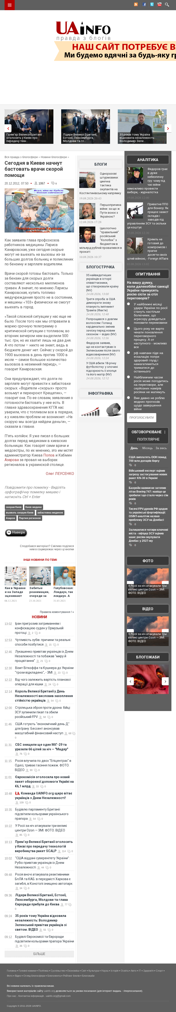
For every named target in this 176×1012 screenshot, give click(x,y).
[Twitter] (151, 5)
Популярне (148, 439)
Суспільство (58, 970)
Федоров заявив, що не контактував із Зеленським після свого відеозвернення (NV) (103, 348)
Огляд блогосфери (34, 975)
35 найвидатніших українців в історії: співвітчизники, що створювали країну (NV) (102, 282)
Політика (43, 970)
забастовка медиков (50, 512)
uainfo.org (49, 990)
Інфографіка (100, 393)
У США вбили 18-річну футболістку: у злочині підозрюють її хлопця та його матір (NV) (102, 368)
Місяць (147, 448)
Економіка (73, 970)
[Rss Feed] (135, 5)
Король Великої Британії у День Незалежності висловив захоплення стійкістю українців (44, 695)
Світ (83, 970)
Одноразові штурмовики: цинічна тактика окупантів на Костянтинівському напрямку (100, 183)
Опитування (147, 274)
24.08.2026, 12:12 (97, 378)
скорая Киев (14, 507)
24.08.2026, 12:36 (97, 338)
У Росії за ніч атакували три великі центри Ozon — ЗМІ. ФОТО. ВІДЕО (147, 589)
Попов (49, 455)
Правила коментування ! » (57, 612)
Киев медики (33, 507)
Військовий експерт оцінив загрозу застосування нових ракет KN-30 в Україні (148, 474)
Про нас (11, 996)
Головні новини (27, 970)
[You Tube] (158, 5)
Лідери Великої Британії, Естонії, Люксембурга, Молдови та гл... (80, 138)
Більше (39, 954)
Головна (11, 970)
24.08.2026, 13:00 (97, 294)
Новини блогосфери (54, 157)
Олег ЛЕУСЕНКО (60, 473)
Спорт (159, 970)
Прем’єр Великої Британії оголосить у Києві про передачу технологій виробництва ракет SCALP (44, 846)
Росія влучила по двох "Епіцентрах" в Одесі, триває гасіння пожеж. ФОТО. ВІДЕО (43, 765)
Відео (147, 609)
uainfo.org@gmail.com (58, 996)
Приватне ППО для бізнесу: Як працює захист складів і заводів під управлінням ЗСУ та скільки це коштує (147, 215)
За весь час (161, 448)
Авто (133, 970)
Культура (93, 970)
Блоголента (54, 975)
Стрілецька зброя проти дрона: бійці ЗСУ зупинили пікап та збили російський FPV (42, 712)
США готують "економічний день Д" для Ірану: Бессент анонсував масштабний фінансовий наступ (42, 728)
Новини (39, 617)
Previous (6, 128)
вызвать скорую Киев (19, 512)
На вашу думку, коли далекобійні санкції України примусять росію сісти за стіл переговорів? (148, 290)
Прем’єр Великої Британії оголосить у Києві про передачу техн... (24, 138)
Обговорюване (147, 432)
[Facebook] (143, 5)
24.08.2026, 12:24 (97, 358)
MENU (10, 5)
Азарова (12, 460)
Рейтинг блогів (71, 975)
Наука (104, 970)
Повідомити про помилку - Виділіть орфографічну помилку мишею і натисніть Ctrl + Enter (35, 492)
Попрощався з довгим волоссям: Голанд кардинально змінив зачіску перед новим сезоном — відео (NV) (102, 326)
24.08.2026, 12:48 (97, 314)
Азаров (10, 518)
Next (169, 128)
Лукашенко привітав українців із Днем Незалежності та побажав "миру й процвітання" (44, 656)
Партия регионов (30, 518)
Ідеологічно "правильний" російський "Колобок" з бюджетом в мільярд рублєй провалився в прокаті (101, 240)
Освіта (125, 970)
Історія (114, 970)
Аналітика (147, 160)
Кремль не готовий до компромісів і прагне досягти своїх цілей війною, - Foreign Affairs (147, 249)
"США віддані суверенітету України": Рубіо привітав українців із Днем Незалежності (42, 862)
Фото (148, 561)
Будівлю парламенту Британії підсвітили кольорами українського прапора (42, 814)
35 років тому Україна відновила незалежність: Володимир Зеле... (137, 138)
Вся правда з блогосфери (21, 157)
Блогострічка (100, 267)
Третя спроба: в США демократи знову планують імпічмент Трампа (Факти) (100, 304)
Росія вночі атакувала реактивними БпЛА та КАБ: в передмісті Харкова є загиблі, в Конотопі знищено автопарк (43, 879)
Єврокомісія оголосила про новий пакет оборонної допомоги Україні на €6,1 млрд (44, 781)
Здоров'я (148, 970)
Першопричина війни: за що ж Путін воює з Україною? (110, 210)
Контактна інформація (31, 996)
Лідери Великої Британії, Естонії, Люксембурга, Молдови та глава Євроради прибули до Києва (41, 899)
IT (140, 970)
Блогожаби (148, 657)
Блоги (100, 164)
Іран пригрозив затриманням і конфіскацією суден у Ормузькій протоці (39, 628)
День (134, 448)
